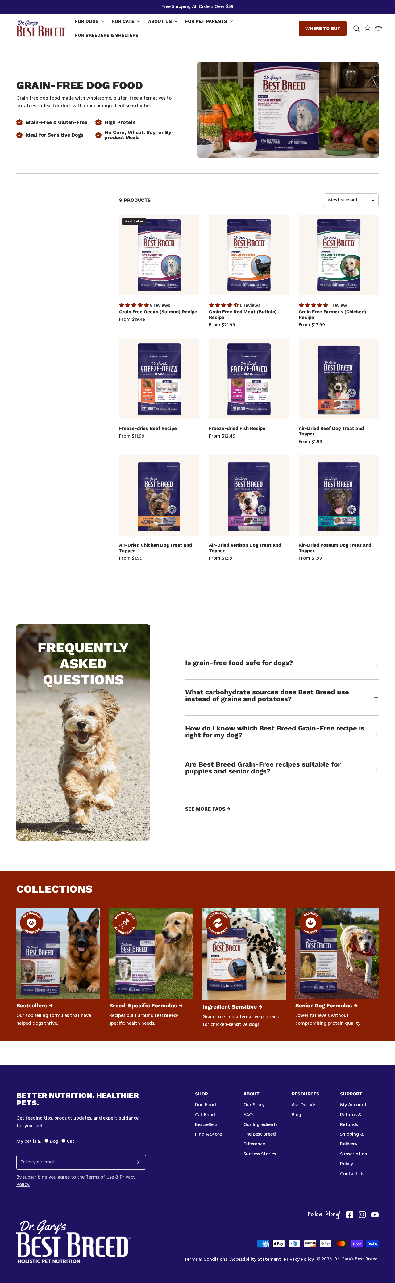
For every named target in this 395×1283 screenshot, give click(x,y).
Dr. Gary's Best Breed (356, 1259)
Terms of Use (100, 1177)
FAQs (248, 1115)
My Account (353, 1105)
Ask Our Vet (304, 1105)
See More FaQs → (208, 809)
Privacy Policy (299, 1260)
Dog (54, 1141)
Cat (70, 1141)
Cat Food (205, 1115)
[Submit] (137, 1162)
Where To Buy (322, 28)
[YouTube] (375, 1214)
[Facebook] (349, 1214)
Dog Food (205, 1105)
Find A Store (208, 1134)
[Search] (356, 28)
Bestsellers (206, 1125)
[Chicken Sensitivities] (244, 954)
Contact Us (352, 1174)
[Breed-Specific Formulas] (151, 953)
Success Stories (259, 1154)
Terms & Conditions (205, 1260)
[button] (378, 28)
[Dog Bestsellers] (58, 953)
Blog (296, 1115)
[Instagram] (362, 1214)
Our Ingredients (260, 1125)
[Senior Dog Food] (337, 953)
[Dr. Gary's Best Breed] (41, 28)
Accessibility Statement (255, 1260)
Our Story (253, 1105)
